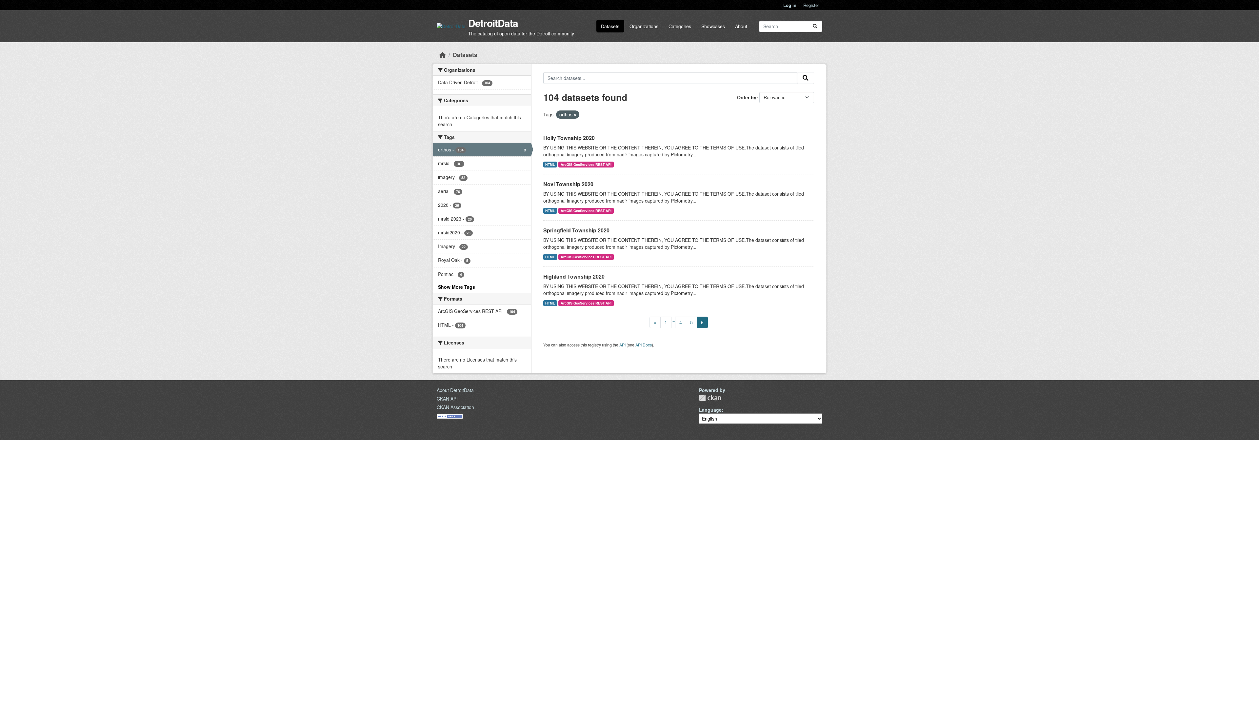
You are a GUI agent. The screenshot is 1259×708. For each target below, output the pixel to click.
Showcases (713, 26)
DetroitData (493, 23)
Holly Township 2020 (569, 138)
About (741, 26)
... (673, 320)
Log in (789, 5)
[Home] (442, 54)
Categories (680, 26)
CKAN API (447, 398)
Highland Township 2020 (574, 276)
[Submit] (815, 26)
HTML (550, 164)
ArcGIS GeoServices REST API (586, 164)
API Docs (643, 344)
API (622, 344)
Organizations (644, 26)
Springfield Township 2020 (576, 230)
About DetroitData (455, 390)
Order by (746, 97)
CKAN (710, 397)
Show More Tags (456, 287)
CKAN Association (455, 407)
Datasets (610, 26)
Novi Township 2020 (568, 184)
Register (811, 5)
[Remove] (575, 114)
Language (710, 409)
